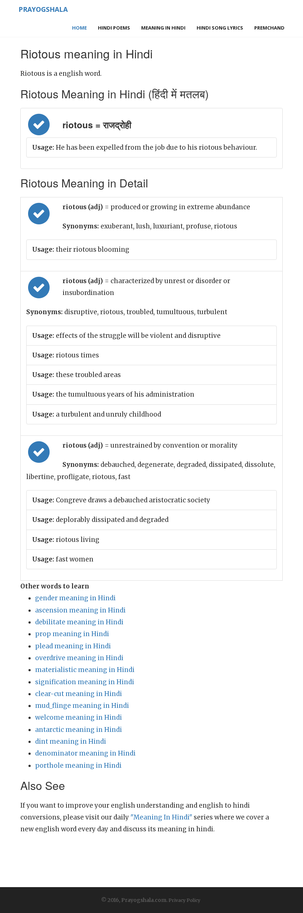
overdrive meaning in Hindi (79, 658)
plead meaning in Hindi (73, 646)
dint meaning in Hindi (70, 741)
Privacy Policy (184, 900)
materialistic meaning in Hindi (85, 670)
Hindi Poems (114, 27)
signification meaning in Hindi (84, 682)
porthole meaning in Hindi (78, 765)
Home (79, 27)
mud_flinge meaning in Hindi (82, 706)
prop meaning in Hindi (72, 634)
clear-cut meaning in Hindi (78, 694)
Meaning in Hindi (163, 27)
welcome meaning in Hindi (78, 717)
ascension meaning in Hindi (80, 610)
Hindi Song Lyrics (220, 27)
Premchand (269, 27)
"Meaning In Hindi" (161, 817)
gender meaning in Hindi (75, 598)
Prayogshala (43, 9)
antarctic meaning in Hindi (78, 730)
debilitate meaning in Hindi (79, 622)
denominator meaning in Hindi (85, 753)
